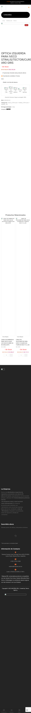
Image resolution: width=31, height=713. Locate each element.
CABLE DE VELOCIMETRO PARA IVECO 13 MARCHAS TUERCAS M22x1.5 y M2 (22, 342)
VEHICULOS (9, 20)
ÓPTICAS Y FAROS (17, 102)
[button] (16, 8)
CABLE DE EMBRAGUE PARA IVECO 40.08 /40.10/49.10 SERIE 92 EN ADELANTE (7, 342)
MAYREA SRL (15, 588)
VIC (7, 104)
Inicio (3, 20)
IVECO (15, 20)
